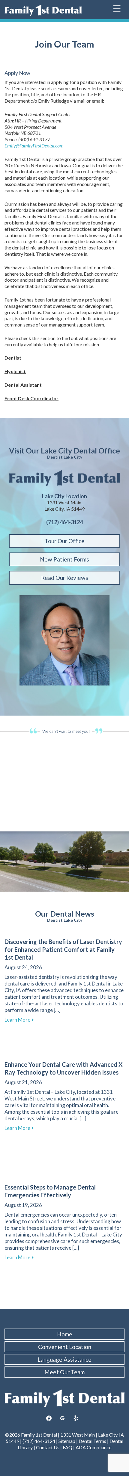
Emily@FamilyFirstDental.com (34, 145)
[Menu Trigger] (117, 8)
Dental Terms (92, 1441)
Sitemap (66, 1441)
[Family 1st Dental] (43, 10)
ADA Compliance (93, 1447)
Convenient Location (64, 1346)
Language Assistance (65, 1359)
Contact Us (47, 1447)
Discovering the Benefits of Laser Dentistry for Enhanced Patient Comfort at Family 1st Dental (63, 949)
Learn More (19, 1019)
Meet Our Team (64, 1372)
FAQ (67, 1447)
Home (64, 1334)
